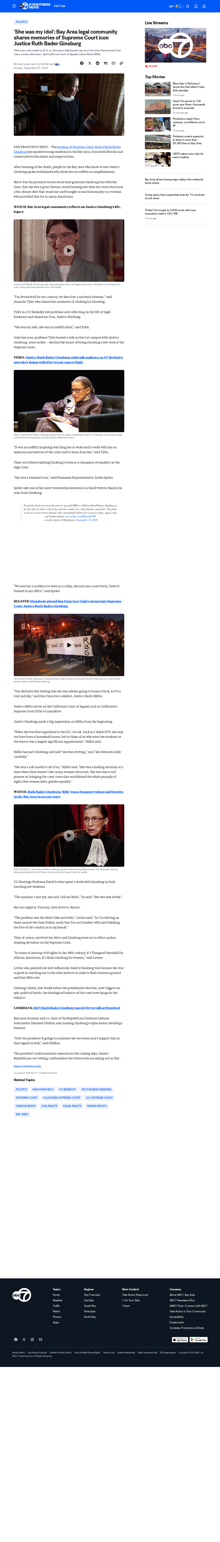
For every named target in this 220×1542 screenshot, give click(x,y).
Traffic (56, 1306)
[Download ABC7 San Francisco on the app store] (180, 1339)
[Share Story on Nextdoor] (105, 63)
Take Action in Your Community (188, 1311)
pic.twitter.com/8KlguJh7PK (81, 516)
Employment (177, 1322)
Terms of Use (109, 1353)
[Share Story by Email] (113, 63)
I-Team (126, 1306)
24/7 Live (59, 6)
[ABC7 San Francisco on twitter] (24, 1339)
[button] (14, 5)
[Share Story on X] (90, 63)
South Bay (90, 1306)
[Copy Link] (121, 63)
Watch (56, 1311)
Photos (57, 1317)
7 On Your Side (131, 1300)
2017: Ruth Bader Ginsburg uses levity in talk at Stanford (76, 1007)
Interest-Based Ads (126, 1353)
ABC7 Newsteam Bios (182, 1300)
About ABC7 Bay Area (182, 1295)
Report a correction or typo (27, 1066)
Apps (56, 1322)
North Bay (90, 1317)
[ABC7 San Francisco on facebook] (15, 1339)
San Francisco (92, 1295)
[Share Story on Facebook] (82, 63)
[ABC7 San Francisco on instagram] (32, 1339)
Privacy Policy (18, 1353)
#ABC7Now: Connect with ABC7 (189, 1306)
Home (56, 1295)
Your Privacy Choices (37, 1353)
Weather (57, 1300)
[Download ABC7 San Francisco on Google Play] (199, 1339)
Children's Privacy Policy (61, 1353)
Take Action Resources (135, 1295)
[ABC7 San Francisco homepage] (34, 6)
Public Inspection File (147, 1353)
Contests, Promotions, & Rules (187, 1328)
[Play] (175, 45)
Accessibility (177, 1317)
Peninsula (89, 1311)
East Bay (89, 1300)
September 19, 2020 (87, 520)
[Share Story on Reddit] (98, 63)
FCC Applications (168, 1353)
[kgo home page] (21, 1295)
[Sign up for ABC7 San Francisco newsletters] (40, 1339)
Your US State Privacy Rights (87, 1353)
